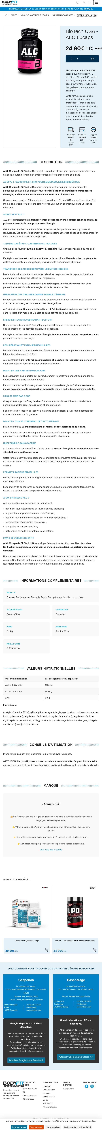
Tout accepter (19, 1127)
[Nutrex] (93, 888)
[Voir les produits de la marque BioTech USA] (51, 804)
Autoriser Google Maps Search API (26, 1060)
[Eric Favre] (45, 888)
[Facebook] (86, 1086)
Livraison (46, 1086)
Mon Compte (68, 1089)
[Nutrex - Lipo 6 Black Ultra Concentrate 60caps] (75, 912)
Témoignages (28, 1099)
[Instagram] (92, 1086)
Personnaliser (53, 1127)
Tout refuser (36, 1127)
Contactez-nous (30, 1095)
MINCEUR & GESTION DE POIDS (35, 15)
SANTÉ (14, 15)
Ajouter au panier (92, 58)
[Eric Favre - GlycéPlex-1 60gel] (27, 912)
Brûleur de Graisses (62, 15)
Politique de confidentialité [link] (77, 1127)
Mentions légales (50, 1107)
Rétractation (48, 1103)
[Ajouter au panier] (46, 950)
